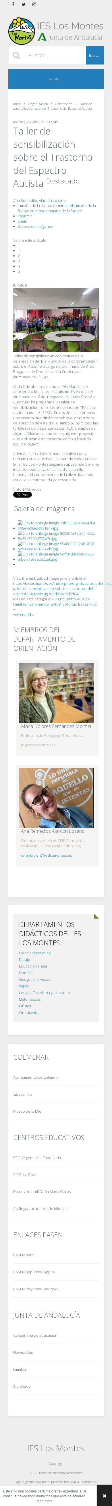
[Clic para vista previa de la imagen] (56, 350)
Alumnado (22, 1386)
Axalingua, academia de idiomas (40, 1208)
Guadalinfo (22, 1094)
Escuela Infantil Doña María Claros (42, 1191)
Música (25, 1005)
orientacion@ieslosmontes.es (46, 855)
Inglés (24, 986)
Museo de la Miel (27, 1111)
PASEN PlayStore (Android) (35, 1288)
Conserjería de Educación (35, 1335)
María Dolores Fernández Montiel (56, 726)
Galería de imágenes (35, 226)
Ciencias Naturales (35, 952)
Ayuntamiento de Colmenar (36, 1077)
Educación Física (33, 966)
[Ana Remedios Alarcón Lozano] (56, 798)
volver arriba (23, 614)
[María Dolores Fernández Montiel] (56, 693)
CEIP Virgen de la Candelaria (37, 1157)
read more (44, 1500)
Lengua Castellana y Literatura (44, 992)
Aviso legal (56, 1463)
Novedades (23, 1352)
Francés (25, 972)
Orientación (29, 1012)
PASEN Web (23, 1254)
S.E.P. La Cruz (24, 1174)
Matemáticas (29, 999)
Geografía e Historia (36, 979)
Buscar (95, 55)
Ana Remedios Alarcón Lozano (39, 200)
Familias (19, 1369)
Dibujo (24, 959)
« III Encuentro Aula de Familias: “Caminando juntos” (51, 601)
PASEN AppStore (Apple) (34, 1271)
